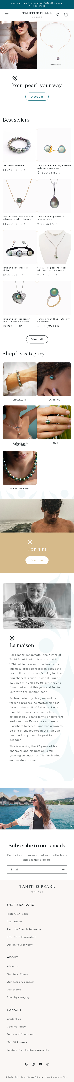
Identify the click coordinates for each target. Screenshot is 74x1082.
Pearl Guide (14, 921)
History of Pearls (17, 913)
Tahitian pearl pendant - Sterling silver (50, 217)
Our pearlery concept (21, 982)
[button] (7, 15)
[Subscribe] (63, 869)
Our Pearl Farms (17, 974)
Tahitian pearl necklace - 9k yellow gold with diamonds (18, 217)
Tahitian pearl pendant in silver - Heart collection (16, 320)
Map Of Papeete (17, 1042)
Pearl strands (19, 488)
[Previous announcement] (6, 4)
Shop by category (18, 997)
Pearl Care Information (21, 937)
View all (37, 339)
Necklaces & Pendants (20, 444)
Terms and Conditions (21, 1034)
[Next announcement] (67, 4)
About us (13, 966)
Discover (37, 96)
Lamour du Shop (59, 1077)
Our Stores (14, 989)
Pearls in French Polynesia (24, 929)
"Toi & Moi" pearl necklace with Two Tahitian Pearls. (52, 269)
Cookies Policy (16, 1026)
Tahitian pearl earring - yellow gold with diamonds (54, 166)
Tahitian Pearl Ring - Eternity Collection (53, 320)
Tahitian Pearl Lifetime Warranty (28, 1050)
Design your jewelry (20, 944)
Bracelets (20, 400)
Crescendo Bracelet (14, 165)
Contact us (14, 1019)
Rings (54, 443)
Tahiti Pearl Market (24, 1077)
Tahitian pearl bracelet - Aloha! (16, 269)
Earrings (54, 400)
